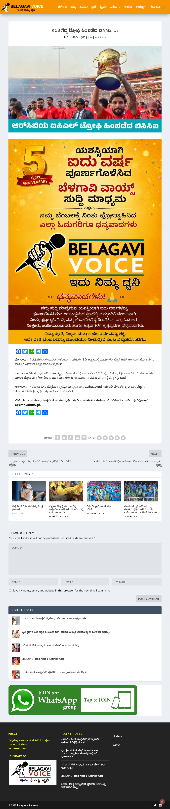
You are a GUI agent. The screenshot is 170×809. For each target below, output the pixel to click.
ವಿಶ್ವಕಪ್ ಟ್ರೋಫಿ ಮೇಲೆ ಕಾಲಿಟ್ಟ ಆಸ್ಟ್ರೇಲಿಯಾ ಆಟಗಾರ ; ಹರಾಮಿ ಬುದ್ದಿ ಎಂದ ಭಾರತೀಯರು (66, 509)
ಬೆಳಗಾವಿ (62, 7)
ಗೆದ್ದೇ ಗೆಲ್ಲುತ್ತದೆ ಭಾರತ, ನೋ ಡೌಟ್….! (99, 508)
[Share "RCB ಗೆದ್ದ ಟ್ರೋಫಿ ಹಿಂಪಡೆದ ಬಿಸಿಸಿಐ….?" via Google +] (70, 437)
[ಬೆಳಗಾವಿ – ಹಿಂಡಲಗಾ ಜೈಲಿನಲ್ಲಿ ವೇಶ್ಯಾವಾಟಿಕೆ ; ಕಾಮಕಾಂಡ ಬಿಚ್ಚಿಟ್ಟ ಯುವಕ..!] (16, 620)
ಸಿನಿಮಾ (84, 7)
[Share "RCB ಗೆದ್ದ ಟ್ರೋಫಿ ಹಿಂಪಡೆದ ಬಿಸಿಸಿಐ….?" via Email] (77, 437)
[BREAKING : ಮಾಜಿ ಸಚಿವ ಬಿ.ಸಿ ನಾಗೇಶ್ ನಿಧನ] (16, 661)
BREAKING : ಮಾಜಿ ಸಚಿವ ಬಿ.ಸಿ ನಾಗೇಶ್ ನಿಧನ (43, 658)
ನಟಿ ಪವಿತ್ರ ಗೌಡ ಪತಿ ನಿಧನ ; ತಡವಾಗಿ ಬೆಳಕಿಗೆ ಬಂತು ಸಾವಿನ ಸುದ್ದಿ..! (51, 645)
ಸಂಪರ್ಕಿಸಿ (155, 7)
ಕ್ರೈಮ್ (103, 7)
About (116, 744)
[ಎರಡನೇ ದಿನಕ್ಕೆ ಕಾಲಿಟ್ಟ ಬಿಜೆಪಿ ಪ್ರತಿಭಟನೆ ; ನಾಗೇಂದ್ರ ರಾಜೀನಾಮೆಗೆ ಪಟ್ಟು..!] (16, 674)
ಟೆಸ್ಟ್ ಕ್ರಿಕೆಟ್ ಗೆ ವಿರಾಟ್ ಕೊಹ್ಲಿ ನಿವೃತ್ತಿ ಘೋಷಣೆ (27, 508)
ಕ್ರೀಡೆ (93, 7)
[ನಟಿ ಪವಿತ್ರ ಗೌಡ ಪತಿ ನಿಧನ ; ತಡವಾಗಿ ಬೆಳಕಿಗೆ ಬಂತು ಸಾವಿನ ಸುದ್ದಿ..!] (16, 647)
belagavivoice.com (27, 805)
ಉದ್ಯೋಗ (141, 7)
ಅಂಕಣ (128, 7)
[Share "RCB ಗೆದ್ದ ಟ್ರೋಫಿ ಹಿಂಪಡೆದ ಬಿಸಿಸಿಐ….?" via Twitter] (64, 437)
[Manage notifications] (162, 801)
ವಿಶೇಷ (113, 7)
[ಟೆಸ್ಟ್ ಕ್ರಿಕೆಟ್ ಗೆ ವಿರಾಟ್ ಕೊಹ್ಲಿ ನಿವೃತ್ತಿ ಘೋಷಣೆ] (29, 491)
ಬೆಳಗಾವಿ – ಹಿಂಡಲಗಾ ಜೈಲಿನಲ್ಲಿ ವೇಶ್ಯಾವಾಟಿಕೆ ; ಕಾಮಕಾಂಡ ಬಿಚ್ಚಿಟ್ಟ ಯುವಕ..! (55, 618)
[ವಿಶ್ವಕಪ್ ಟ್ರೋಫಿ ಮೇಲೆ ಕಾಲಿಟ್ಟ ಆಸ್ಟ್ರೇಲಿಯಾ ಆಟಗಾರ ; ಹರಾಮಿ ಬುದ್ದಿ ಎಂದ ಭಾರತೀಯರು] (66, 491)
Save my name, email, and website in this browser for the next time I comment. (61, 590)
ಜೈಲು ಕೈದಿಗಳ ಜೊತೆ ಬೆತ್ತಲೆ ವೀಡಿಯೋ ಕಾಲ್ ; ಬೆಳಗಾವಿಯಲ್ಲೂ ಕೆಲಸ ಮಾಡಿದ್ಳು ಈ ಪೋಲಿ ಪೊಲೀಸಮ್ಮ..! (66, 631)
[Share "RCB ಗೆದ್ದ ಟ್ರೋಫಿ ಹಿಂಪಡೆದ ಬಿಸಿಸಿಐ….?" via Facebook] (57, 437)
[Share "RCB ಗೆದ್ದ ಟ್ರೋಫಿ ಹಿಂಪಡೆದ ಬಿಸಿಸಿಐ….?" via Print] (84, 437)
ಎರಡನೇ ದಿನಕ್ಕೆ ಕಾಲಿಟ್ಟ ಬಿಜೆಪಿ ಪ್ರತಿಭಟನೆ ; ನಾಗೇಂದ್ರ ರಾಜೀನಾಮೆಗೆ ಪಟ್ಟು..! (54, 672)
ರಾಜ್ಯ (73, 7)
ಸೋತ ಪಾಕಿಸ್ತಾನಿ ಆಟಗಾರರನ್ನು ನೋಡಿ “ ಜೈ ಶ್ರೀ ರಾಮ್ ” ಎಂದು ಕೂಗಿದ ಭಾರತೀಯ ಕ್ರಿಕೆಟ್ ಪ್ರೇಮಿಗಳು (140, 509)
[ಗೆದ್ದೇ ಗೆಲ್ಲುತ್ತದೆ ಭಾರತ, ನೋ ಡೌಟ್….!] (104, 491)
